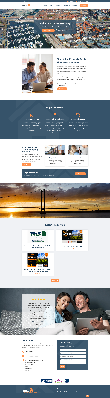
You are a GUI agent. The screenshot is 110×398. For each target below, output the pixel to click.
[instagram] (26, 1)
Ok (87, 395)
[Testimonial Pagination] (36, 324)
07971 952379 (71, 1)
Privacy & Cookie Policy (68, 396)
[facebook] (22, 1)
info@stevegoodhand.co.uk (83, 1)
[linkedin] (28, 1)
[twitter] (24, 1)
